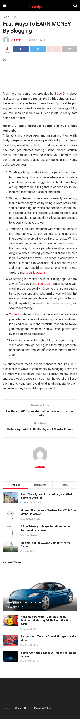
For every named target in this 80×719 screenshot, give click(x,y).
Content (14, 314)
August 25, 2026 (30, 629)
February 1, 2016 (36, 39)
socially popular (35, 272)
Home (6, 17)
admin (17, 39)
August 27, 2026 (15, 607)
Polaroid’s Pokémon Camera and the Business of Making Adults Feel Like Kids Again (45, 620)
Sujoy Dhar (62, 93)
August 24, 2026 (30, 661)
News (15, 17)
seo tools (44, 284)
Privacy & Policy (42, 708)
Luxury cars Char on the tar (23, 602)
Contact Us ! (21, 708)
